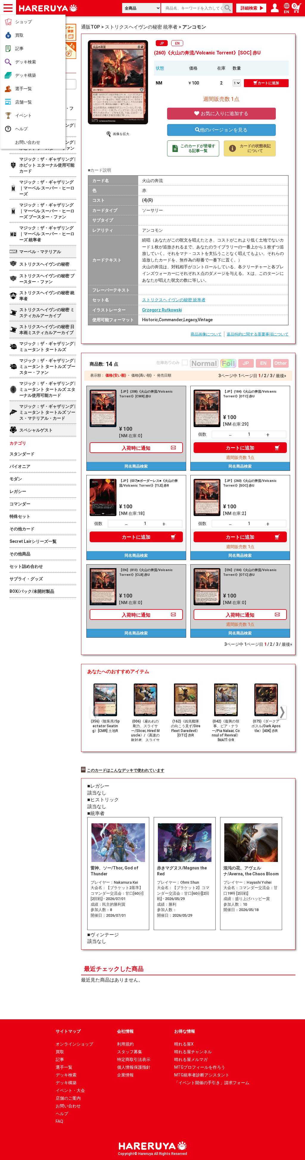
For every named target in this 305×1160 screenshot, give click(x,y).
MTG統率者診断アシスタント (201, 1075)
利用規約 (125, 1044)
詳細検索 (249, 8)
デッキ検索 (25, 61)
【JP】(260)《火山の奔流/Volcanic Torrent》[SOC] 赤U (250, 483)
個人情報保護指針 (133, 1067)
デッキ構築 (25, 75)
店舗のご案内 (68, 1098)
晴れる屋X (184, 1044)
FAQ (59, 1121)
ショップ (23, 21)
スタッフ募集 (129, 1051)
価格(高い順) (141, 375)
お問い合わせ (27, 142)
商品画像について (206, 334)
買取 (19, 35)
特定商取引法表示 (133, 1059)
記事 (19, 48)
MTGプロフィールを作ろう (199, 1067)
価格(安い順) (115, 375)
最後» (281, 375)
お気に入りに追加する (224, 113)
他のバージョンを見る (224, 130)
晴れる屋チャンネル (193, 1051)
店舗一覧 (23, 102)
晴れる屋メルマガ (191, 1059)
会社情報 (125, 1031)
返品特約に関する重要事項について (258, 334)
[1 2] (238, 82)
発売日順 (164, 375)
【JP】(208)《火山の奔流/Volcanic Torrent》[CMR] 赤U (146, 394)
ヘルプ (21, 128)
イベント (23, 115)
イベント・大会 (70, 1090)
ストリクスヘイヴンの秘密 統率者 (174, 299)
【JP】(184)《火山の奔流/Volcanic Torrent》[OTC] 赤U (250, 394)
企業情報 (125, 1075)
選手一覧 (23, 88)
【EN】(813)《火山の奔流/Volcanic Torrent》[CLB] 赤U (146, 572)
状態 (160, 68)
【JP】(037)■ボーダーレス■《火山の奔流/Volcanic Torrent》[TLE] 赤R (148, 483)
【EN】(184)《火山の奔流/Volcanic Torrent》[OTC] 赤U (250, 572)
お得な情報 (184, 1031)
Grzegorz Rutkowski (162, 310)
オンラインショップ (74, 1044)
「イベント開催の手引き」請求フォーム (211, 1082)
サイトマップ (68, 1031)
